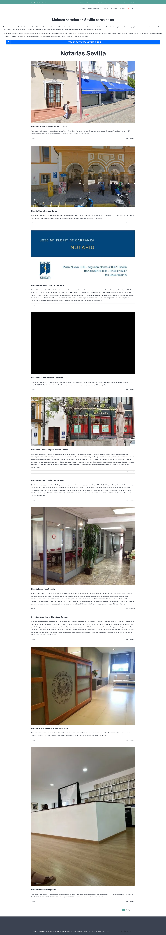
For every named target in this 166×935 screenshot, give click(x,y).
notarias (33, 138)
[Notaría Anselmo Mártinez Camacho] (83, 343)
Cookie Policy (87, 931)
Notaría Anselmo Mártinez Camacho (47, 378)
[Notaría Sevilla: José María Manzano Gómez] (83, 686)
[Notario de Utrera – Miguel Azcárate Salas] (83, 421)
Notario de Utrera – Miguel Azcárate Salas (49, 449)
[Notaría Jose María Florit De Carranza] (83, 256)
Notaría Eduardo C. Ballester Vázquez (47, 480)
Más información (130, 138)
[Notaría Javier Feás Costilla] (83, 546)
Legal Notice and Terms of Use (100, 931)
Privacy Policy (79, 931)
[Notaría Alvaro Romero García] (83, 176)
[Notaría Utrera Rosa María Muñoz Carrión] (83, 92)
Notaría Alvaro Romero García (44, 211)
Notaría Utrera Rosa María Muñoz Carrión (49, 126)
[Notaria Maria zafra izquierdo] (83, 816)
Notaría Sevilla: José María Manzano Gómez (50, 728)
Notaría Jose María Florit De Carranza (47, 285)
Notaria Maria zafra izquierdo (43, 889)
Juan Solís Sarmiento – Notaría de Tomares (49, 617)
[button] (132, 8)
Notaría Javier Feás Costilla (43, 589)
